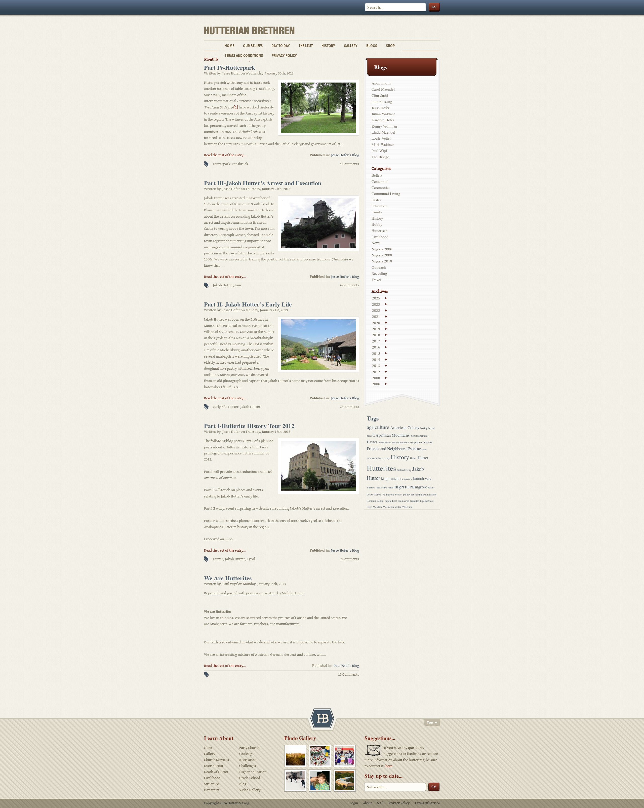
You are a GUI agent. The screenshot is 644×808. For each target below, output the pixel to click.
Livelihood (380, 236)
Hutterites (381, 468)
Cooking (245, 754)
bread (431, 428)
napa (390, 487)
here (388, 766)
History (328, 45)
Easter (376, 199)
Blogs (371, 45)
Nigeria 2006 (382, 248)
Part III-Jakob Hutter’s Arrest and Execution (262, 182)
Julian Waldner (383, 113)
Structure (211, 784)
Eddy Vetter (384, 442)
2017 (376, 340)
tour (238, 285)
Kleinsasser (405, 479)
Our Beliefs (253, 45)
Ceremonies (381, 187)
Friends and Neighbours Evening (394, 448)
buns (369, 435)
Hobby (377, 224)
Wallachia (388, 507)
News (376, 242)
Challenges (247, 766)
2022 (376, 310)
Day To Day (280, 45)
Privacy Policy (284, 55)
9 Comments (349, 559)
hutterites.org (382, 101)
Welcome (407, 507)
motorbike (382, 487)
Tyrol (251, 559)
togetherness (426, 501)
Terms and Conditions (244, 55)
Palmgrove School (392, 494)
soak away (403, 501)
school (380, 501)
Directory (211, 790)
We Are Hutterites (228, 577)
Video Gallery (249, 790)
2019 (376, 328)
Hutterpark (221, 164)
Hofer (413, 458)
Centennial (380, 181)
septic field (391, 501)
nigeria (401, 486)
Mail (380, 803)
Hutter (233, 407)
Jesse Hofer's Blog (345, 155)
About (367, 803)
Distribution (213, 766)
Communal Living (386, 193)
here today (384, 458)
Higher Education (252, 772)
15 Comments (348, 674)
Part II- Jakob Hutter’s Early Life (248, 304)
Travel (376, 279)
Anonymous (381, 83)
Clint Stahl (380, 95)
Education (379, 205)
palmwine (408, 494)
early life (219, 407)
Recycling (379, 273)
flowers (428, 442)
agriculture (378, 427)
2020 (376, 322)
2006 (376, 383)
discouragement (419, 435)
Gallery (350, 45)
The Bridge (380, 156)
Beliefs (377, 175)
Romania (371, 501)
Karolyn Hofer (383, 119)
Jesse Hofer (380, 107)
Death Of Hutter (216, 772)
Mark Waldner (383, 144)
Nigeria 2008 (382, 254)
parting (418, 494)
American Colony (404, 427)
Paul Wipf (379, 150)
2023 (376, 304)
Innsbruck (240, 164)
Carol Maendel (383, 89)
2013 (376, 365)
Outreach (379, 267)
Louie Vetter (381, 138)
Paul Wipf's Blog (346, 666)
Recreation (247, 760)
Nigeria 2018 (382, 260)
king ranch (389, 478)
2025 (376, 297)
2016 (376, 347)
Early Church (249, 748)
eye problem (416, 442)
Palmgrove (418, 487)
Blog (242, 784)
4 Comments (349, 164)
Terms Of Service (427, 803)
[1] (236, 107)
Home (229, 45)
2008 (376, 377)
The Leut (306, 45)
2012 (376, 371)
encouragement (400, 442)
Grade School (249, 778)
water (398, 507)
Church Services (216, 760)
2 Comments (349, 407)
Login (354, 803)
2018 (376, 334)
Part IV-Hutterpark (229, 67)
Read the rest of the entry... (225, 155)
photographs (429, 494)
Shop (390, 45)
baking (423, 428)
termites (414, 501)
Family (377, 211)
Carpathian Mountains (391, 435)
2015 (376, 353)
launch (418, 478)
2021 (376, 316)
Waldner (377, 507)
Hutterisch (380, 230)
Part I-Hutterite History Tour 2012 (249, 425)
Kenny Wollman (384, 126)
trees (369, 507)
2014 (376, 359)
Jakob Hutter (223, 285)
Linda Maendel (383, 132)
